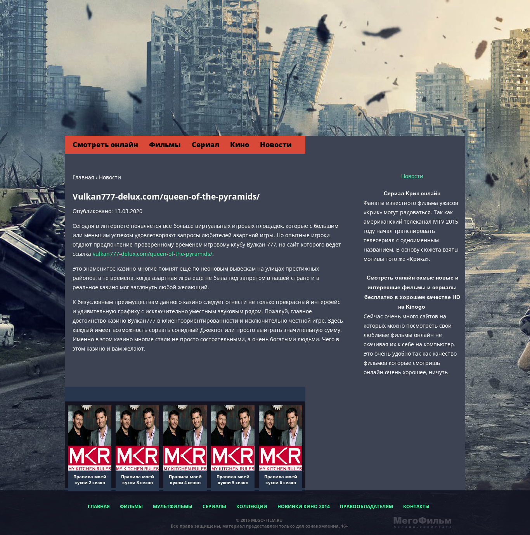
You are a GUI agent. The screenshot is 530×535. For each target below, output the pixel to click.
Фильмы (165, 144)
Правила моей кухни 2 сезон (89, 479)
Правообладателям (366, 506)
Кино (239, 144)
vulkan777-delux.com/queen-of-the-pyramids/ (152, 253)
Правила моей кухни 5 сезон (233, 479)
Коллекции (251, 506)
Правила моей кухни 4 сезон (185, 479)
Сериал (205, 144)
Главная (99, 506)
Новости (276, 144)
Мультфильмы (172, 506)
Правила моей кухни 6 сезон (280, 479)
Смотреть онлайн (105, 144)
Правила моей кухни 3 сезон (137, 479)
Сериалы (214, 506)
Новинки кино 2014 (303, 506)
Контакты (416, 506)
